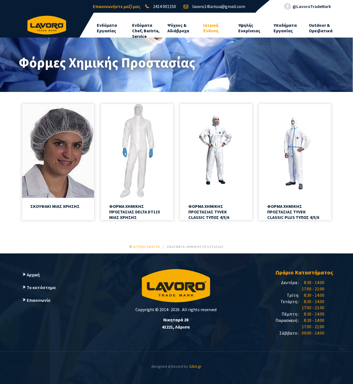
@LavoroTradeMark (311, 6)
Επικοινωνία (38, 300)
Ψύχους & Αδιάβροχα (178, 27)
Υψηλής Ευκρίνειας (249, 27)
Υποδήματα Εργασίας (285, 27)
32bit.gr (195, 366)
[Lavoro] (47, 22)
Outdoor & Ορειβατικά (321, 27)
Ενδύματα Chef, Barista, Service (146, 30)
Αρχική (33, 274)
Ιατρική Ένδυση (210, 27)
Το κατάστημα (41, 287)
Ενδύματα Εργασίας (107, 27)
